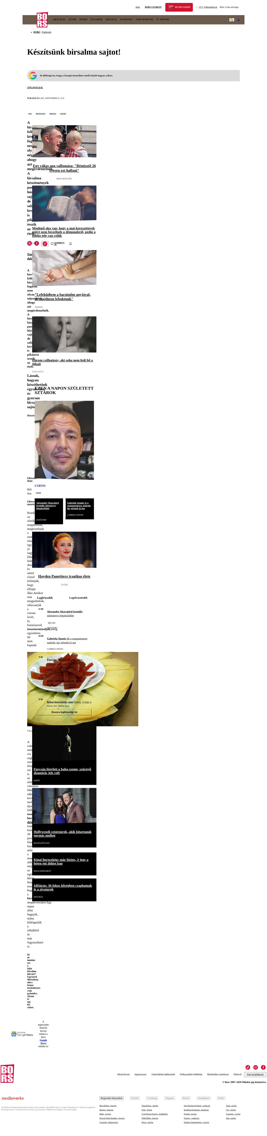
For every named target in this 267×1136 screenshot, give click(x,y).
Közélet (135, 1098)
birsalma (52, 113)
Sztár (72, 19)
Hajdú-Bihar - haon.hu (150, 1118)
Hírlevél (238, 1074)
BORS (36, 32)
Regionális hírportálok (111, 1098)
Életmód (96, 19)
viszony (39, 307)
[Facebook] (263, 1067)
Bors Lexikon (153, 7)
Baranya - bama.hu (106, 1110)
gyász (64, 585)
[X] (29, 244)
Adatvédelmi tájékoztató (163, 1074)
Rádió (221, 1098)
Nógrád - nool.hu (190, 1114)
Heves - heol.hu (147, 1122)
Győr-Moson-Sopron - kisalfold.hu (155, 1114)
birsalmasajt (40, 113)
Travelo (111, 19)
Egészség (46, 32)
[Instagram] (255, 1067)
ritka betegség (64, 179)
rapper (38, 493)
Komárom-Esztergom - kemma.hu (196, 1110)
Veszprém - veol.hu (233, 1114)
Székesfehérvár (208, 7)
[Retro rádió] (172, 8)
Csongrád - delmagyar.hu (109, 1122)
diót (29, 822)
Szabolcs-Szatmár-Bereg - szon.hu (196, 1122)
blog (30, 113)
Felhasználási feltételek (191, 1074)
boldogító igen (55, 691)
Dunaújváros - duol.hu (150, 1106)
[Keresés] (231, 19)
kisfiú (50, 670)
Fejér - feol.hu (147, 1110)
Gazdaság (152, 1098)
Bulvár (186, 1098)
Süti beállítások (255, 1074)
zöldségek (35, 87)
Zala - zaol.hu (231, 1118)
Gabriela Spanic (75, 515)
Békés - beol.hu (105, 1114)
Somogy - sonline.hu (191, 1118)
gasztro (63, 113)
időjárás (38, 897)
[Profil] (238, 20)
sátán (35, 243)
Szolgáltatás (204, 1098)
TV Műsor (162, 19)
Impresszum (140, 1074)
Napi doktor (144, 19)
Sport (83, 19)
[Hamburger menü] (29, 19)
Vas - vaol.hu (231, 1110)
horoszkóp (38, 372)
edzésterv (41, 520)
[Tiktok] (248, 1067)
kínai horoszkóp (42, 871)
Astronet (126, 19)
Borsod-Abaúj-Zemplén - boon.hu (112, 1118)
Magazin (169, 1098)
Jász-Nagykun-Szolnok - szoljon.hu (197, 1106)
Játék (138, 7)
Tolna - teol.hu (231, 1106)
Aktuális (59, 19)
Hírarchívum (123, 1074)
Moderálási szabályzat (218, 1074)
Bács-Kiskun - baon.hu (108, 1106)
